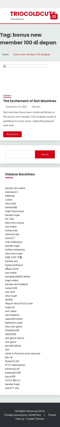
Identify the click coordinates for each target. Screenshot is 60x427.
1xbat (8, 199)
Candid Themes (35, 418)
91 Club (9, 218)
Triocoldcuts (33, 14)
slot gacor (10, 341)
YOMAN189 (12, 330)
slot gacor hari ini (14, 338)
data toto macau (14, 222)
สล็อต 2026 (12, 268)
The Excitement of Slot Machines (29, 101)
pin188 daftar (13, 345)
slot (7, 349)
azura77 (10, 238)
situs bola (10, 203)
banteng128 (12, 368)
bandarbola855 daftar (17, 276)
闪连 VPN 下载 (13, 257)
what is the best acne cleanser (22, 353)
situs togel (11, 295)
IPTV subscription (15, 364)
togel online (11, 280)
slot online (11, 226)
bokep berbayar (14, 265)
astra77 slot (12, 388)
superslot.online (14, 318)
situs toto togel (13, 253)
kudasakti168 (13, 372)
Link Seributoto (13, 241)
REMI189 (10, 334)
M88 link (10, 195)
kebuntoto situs (14, 322)
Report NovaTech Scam (19, 303)
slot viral (10, 291)
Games (7, 95)
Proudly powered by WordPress (23, 414)
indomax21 (11, 191)
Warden (36, 106)
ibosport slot (12, 361)
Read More (12, 134)
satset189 (11, 288)
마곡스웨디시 (12, 380)
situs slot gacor (13, 326)
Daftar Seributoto (15, 249)
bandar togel (12, 215)
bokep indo (11, 230)
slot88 (8, 299)
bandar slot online (15, 188)
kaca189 (10, 376)
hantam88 (11, 207)
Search (45, 154)
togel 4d (10, 307)
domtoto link (12, 234)
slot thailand (12, 314)
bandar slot (11, 261)
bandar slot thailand (16, 284)
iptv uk (9, 357)
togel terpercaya (14, 211)
